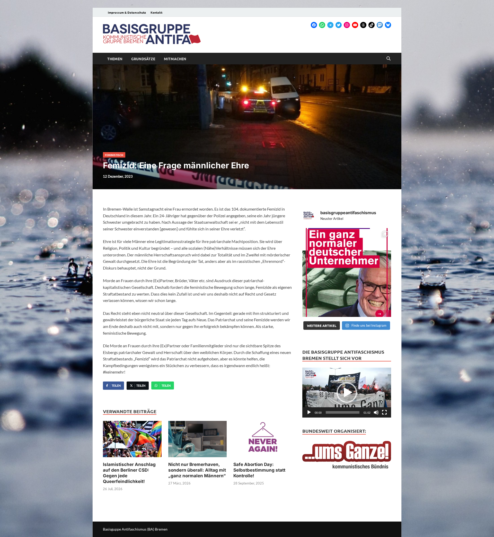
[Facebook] (314, 25)
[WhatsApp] (322, 25)
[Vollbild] (384, 412)
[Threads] (363, 25)
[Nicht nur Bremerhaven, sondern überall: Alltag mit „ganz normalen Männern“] (197, 440)
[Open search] (388, 59)
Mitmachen (175, 58)
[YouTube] (355, 25)
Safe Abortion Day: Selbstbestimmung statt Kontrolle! (259, 470)
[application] (346, 393)
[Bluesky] (388, 25)
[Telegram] (330, 25)
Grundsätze (143, 58)
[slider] (342, 412)
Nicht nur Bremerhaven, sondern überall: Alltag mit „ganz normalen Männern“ (197, 470)
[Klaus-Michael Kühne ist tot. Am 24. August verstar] (346, 272)
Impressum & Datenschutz (127, 12)
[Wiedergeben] (309, 412)
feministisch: (114, 155)
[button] (347, 392)
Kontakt (156, 12)
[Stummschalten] (376, 412)
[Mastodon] (380, 25)
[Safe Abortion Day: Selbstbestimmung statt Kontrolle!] (262, 440)
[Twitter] (339, 25)
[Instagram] (347, 25)
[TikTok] (371, 25)
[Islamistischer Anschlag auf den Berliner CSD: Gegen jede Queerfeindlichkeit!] (132, 440)
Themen (114, 58)
